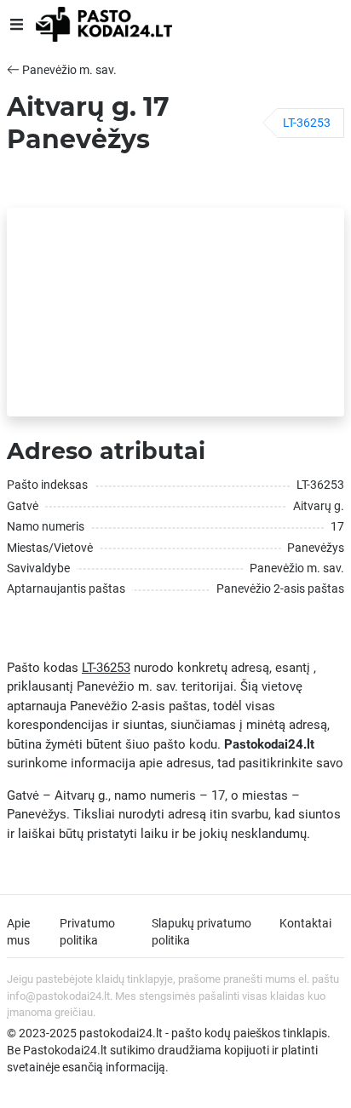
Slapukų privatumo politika (201, 931)
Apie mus (18, 931)
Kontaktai (305, 923)
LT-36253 (307, 122)
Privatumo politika (87, 931)
